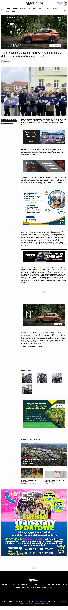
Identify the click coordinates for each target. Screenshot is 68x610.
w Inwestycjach (33, 584)
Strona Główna (4, 584)
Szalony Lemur (43, 601)
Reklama (65, 584)
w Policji (41, 584)
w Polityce (47, 584)
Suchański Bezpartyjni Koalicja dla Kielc (8, 121)
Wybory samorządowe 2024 (7, 123)
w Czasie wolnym (22, 584)
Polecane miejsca (56, 584)
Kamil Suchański (12, 119)
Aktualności (26, 457)
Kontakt (18, 587)
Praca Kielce (36, 587)
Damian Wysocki (24, 483)
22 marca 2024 (3, 64)
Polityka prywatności (47, 587)
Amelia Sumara (6, 61)
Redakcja (24, 463)
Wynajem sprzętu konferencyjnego (38, 603)
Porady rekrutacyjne (26, 587)
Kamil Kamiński (5, 119)
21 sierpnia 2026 (31, 463)
